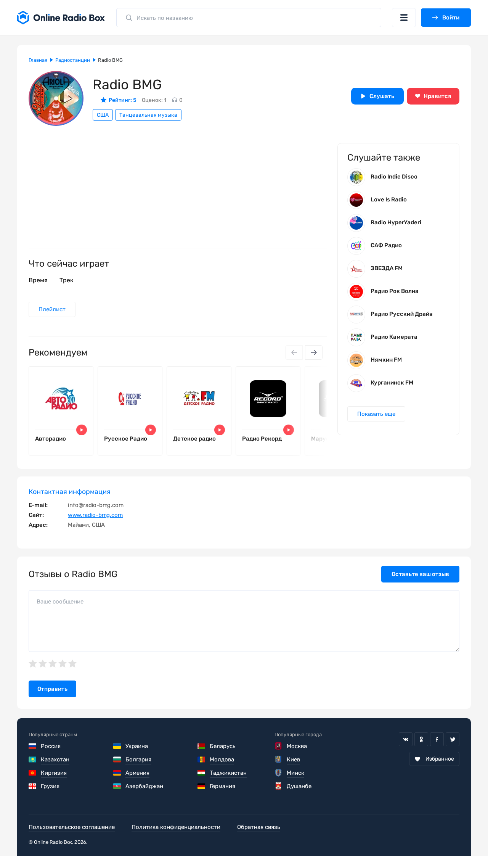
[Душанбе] (278, 786)
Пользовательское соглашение (72, 827)
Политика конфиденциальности (176, 827)
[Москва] (278, 746)
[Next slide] (314, 352)
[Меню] (404, 17)
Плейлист (52, 309)
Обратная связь (258, 827)
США (103, 115)
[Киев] (278, 759)
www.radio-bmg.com (95, 515)
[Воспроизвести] (81, 430)
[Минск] (278, 773)
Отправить (52, 688)
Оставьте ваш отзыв (420, 574)
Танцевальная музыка (148, 115)
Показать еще (376, 413)
